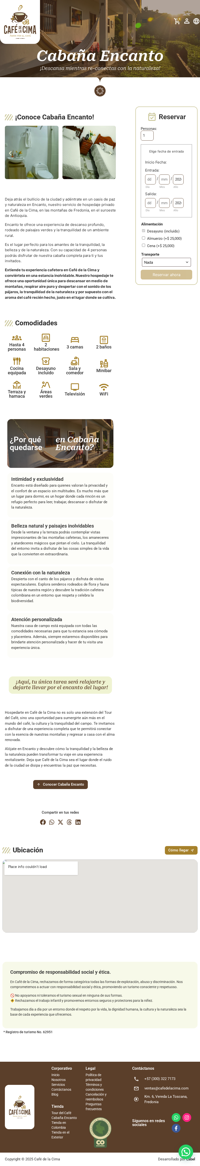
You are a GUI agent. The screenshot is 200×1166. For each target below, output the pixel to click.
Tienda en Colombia (58, 1125)
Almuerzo (164, 238)
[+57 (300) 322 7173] (136, 1079)
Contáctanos (61, 1089)
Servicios (58, 1085)
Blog (54, 1094)
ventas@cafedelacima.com (166, 1088)
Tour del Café (61, 1113)
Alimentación (152, 224)
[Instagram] (186, 1117)
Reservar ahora (166, 274)
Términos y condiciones (95, 1087)
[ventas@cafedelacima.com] (136, 1088)
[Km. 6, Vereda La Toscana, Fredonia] (136, 1099)
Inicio (55, 1075)
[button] (144, 21)
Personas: (149, 129)
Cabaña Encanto (64, 1118)
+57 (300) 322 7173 (159, 1079)
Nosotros (58, 1080)
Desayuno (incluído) (163, 231)
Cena (160, 246)
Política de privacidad (93, 1077)
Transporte (150, 254)
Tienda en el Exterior (60, 1134)
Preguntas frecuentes (94, 1106)
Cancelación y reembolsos (96, 1096)
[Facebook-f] (176, 1128)
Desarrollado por (176, 1159)
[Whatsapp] (176, 1117)
